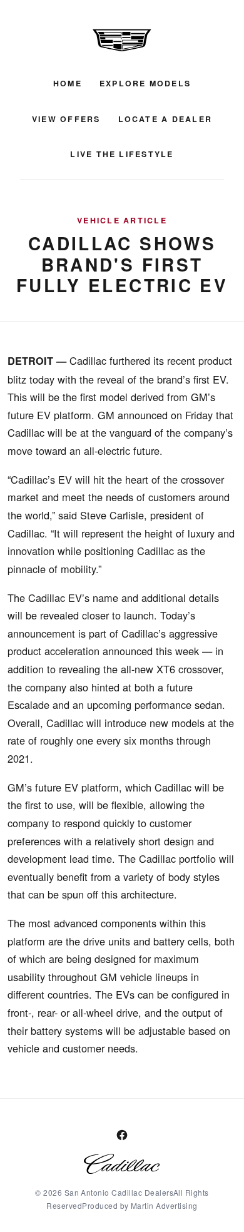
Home (67, 83)
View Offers (66, 119)
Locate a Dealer (165, 119)
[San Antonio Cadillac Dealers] (122, 40)
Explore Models (145, 83)
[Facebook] (122, 1135)
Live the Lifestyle (121, 154)
